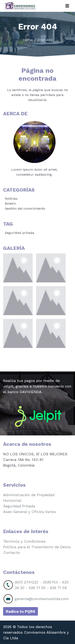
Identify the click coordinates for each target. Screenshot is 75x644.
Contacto (11, 552)
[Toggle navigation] (67, 6)
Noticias (11, 198)
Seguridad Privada (19, 506)
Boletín (10, 203)
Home (28, 40)
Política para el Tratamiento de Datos (37, 547)
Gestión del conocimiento (25, 208)
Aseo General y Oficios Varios (29, 511)
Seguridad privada (19, 233)
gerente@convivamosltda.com (42, 599)
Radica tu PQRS (20, 611)
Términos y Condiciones (24, 541)
